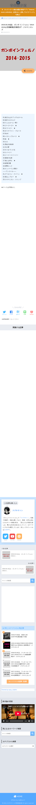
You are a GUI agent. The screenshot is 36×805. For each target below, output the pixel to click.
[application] (18, 713)
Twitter (5, 540)
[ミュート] (29, 721)
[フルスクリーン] (32, 721)
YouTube (12, 540)
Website (19, 540)
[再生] (4, 721)
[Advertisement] (18, 93)
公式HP (6, 529)
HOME (19, 796)
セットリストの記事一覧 (17, 681)
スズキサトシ (25, 517)
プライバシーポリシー (18, 800)
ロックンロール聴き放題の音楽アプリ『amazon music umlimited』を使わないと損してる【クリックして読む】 (18, 12)
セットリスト (14, 319)
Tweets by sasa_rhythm (9, 690)
